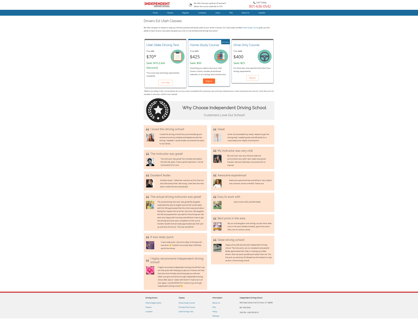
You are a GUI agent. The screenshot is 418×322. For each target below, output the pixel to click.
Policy (214, 311)
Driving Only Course (187, 307)
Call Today (165, 82)
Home (155, 13)
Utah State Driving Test (162, 45)
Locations (202, 13)
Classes (170, 13)
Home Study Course (250, 27)
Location (149, 311)
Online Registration (153, 303)
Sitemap (215, 316)
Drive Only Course (246, 45)
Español (262, 13)
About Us (245, 13)
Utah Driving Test (186, 311)
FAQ (231, 13)
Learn (217, 13)
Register (185, 13)
